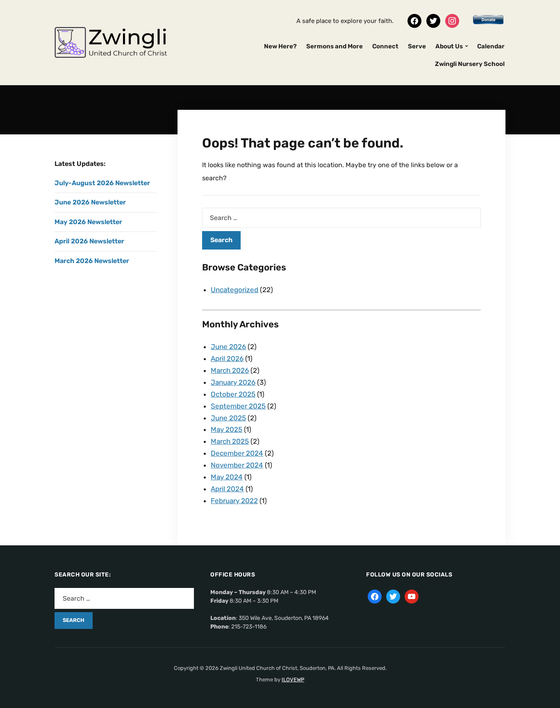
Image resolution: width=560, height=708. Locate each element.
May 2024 (227, 477)
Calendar (491, 46)
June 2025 (228, 418)
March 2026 (230, 370)
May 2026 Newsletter (88, 222)
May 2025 (226, 429)
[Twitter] (433, 20)
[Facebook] (414, 20)
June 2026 (228, 347)
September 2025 (238, 406)
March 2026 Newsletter (92, 261)
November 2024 (237, 465)
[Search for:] (341, 218)
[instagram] (452, 20)
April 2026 (227, 358)
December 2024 (237, 453)
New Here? (280, 46)
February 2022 (234, 501)
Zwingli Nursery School (470, 64)
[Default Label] (412, 596)
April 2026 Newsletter (89, 241)
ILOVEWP (293, 679)
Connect (385, 46)
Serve (417, 46)
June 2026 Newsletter (90, 202)
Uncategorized (234, 290)
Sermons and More (334, 46)
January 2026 (233, 382)
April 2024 (227, 489)
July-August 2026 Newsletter (102, 183)
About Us (449, 46)
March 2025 (230, 441)
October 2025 (233, 394)
